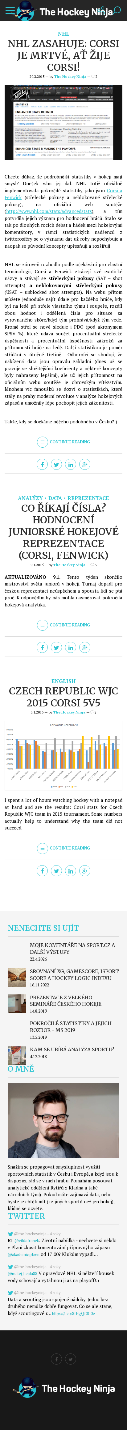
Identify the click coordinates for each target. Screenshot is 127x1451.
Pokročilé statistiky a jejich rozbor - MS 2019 (71, 1026)
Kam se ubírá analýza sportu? (72, 1049)
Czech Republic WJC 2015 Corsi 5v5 (63, 697)
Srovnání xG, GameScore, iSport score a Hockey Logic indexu (74, 974)
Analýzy (30, 498)
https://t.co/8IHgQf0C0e (73, 1313)
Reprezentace (88, 498)
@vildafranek (26, 1240)
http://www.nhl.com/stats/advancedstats (49, 211)
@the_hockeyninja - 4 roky (37, 1234)
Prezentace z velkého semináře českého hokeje (65, 1000)
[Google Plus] (84, 464)
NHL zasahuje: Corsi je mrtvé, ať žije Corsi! (63, 56)
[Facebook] (42, 464)
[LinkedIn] (70, 464)
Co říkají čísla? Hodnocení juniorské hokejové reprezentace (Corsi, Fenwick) (64, 532)
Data (55, 498)
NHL (63, 33)
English (63, 681)
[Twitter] (56, 464)
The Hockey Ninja (70, 76)
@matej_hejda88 (22, 1273)
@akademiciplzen (23, 1254)
